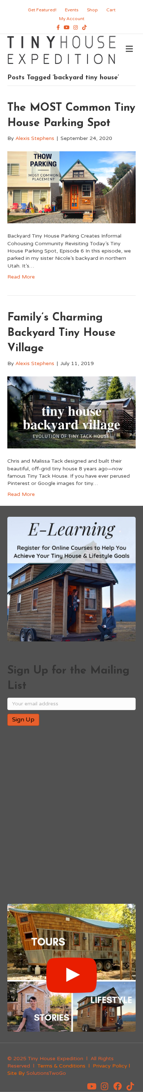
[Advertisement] (71, 815)
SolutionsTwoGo (46, 1073)
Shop (92, 9)
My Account (71, 18)
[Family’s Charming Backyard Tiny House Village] (71, 412)
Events (71, 9)
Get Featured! (42, 9)
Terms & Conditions (61, 1066)
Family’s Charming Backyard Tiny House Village (61, 333)
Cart (110, 9)
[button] (91, 1086)
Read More (21, 277)
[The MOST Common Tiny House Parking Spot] (71, 187)
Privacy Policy (110, 1066)
